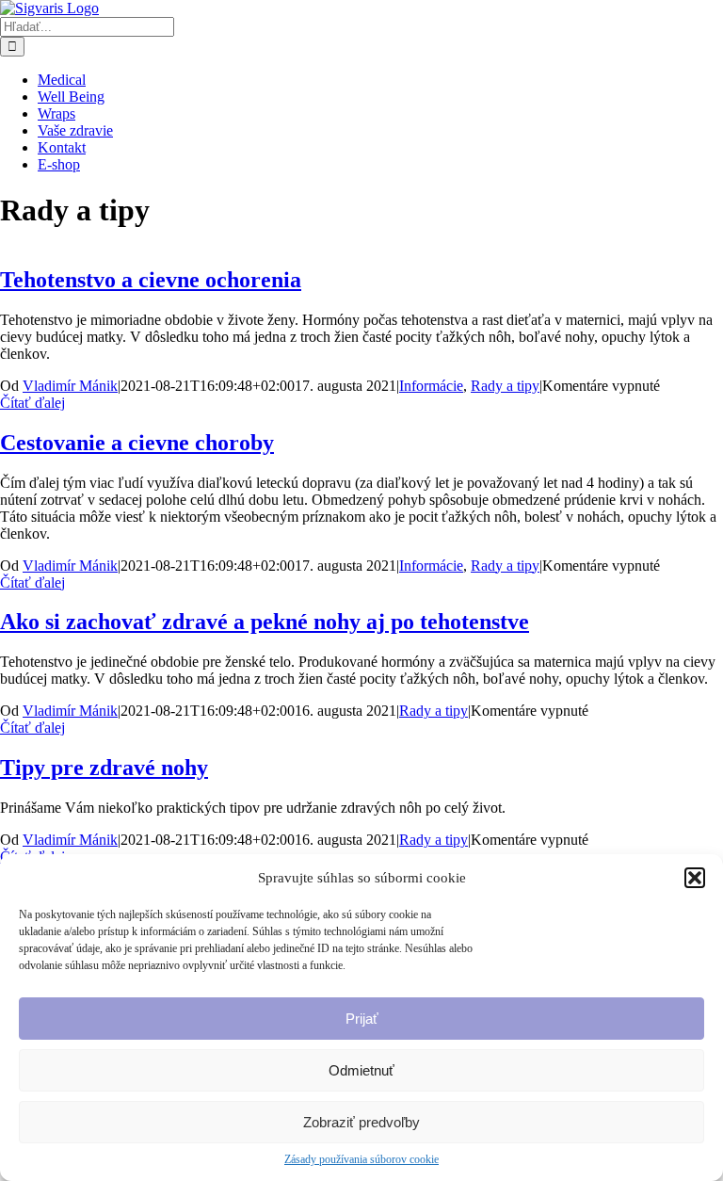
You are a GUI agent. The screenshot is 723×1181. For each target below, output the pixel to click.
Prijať (361, 1019)
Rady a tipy (505, 386)
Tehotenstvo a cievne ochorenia (150, 279)
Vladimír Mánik (70, 386)
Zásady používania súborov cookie (361, 1159)
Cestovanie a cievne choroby (137, 442)
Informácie (431, 386)
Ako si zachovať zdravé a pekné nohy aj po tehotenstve (264, 621)
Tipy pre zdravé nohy (104, 767)
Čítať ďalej (32, 403)
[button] (694, 877)
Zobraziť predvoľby (361, 1122)
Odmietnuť (361, 1070)
